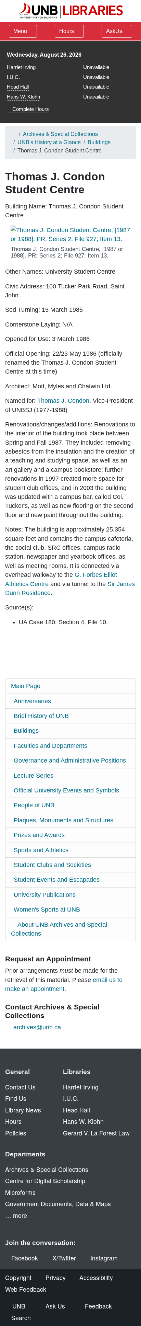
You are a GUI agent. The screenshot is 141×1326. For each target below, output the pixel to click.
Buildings (99, 142)
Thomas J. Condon (63, 400)
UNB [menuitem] (18, 1306)
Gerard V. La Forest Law (96, 1133)
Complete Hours (30, 109)
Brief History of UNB (41, 715)
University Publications (45, 894)
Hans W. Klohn (23, 97)
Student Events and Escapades (57, 879)
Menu (20, 31)
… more (16, 1215)
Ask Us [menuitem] (55, 1306)
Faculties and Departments (50, 745)
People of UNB (34, 805)
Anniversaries (32, 701)
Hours (67, 31)
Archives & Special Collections (60, 134)
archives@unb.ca (37, 1027)
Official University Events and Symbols (66, 790)
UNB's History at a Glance (49, 142)
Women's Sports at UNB (47, 909)
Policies (15, 1133)
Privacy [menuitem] (56, 1277)
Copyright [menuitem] (18, 1277)
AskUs (115, 31)
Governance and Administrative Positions (70, 760)
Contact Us (20, 1087)
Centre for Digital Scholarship (45, 1180)
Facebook (24, 1258)
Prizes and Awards (39, 835)
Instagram (104, 1258)
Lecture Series (33, 775)
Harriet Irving (21, 67)
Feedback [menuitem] (98, 1306)
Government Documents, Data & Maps (58, 1203)
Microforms (20, 1192)
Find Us (15, 1098)
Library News (23, 1110)
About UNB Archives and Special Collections (59, 929)
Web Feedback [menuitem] (25, 1289)
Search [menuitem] (21, 1317)
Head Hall (18, 87)
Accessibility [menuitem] (96, 1277)
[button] (73, 235)
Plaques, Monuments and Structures (63, 820)
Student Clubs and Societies (52, 864)
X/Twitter (64, 1258)
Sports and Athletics (41, 850)
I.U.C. (13, 77)
